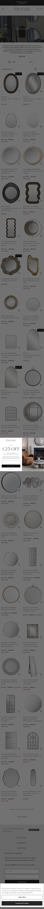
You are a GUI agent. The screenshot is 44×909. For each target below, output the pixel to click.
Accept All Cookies (22, 903)
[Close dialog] (42, 439)
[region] (22, 895)
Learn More (22, 897)
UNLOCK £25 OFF (11, 466)
